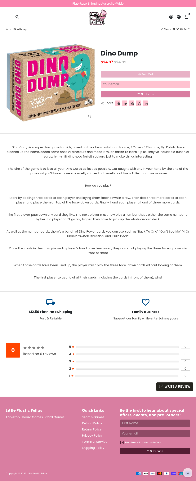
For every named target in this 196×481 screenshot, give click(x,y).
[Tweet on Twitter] (177, 29)
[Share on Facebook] (174, 29)
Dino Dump (20, 29)
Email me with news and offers (143, 442)
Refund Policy (92, 423)
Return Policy (92, 429)
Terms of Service (94, 441)
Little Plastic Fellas (37, 473)
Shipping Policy (93, 448)
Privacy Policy (92, 435)
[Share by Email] (189, 29)
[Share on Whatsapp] (185, 29)
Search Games (93, 417)
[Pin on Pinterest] (181, 29)
